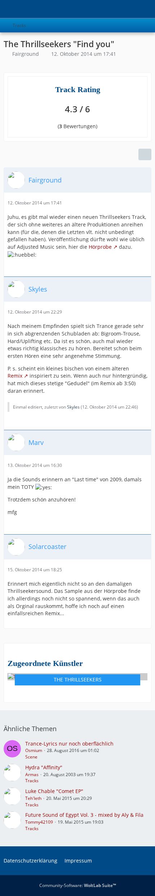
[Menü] (145, 9)
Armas (32, 774)
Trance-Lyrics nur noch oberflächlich (69, 743)
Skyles (73, 407)
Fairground (25, 53)
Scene (31, 757)
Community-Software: (77, 885)
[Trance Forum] (3, 9)
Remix (15, 375)
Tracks (32, 781)
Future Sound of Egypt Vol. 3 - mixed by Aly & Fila (84, 814)
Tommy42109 (39, 822)
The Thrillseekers (78, 679)
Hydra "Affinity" (43, 767)
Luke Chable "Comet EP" (54, 791)
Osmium (33, 750)
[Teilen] (144, 154)
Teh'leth (33, 798)
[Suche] (109, 9)
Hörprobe (100, 246)
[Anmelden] (127, 9)
